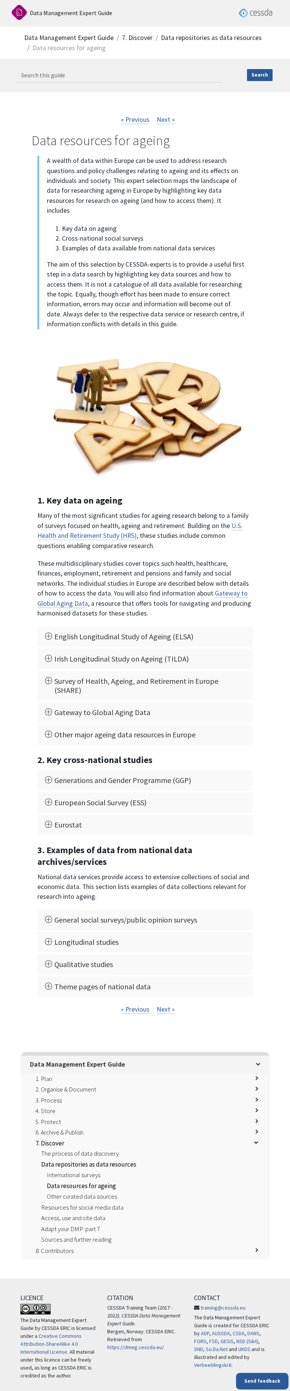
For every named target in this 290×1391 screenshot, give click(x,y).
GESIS (227, 1341)
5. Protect (48, 1122)
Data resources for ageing (81, 1186)
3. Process (48, 1100)
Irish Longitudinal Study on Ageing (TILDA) (121, 658)
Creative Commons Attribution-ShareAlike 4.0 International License (51, 1344)
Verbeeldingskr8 (212, 1365)
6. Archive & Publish (59, 1132)
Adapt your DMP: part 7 (70, 1229)
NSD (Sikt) (247, 1341)
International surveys (73, 1175)
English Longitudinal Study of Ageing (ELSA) (123, 636)
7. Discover (137, 38)
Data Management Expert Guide (69, 38)
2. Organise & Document (65, 1089)
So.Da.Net (217, 1349)
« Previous (135, 119)
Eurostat (68, 824)
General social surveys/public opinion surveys (125, 919)
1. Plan (43, 1079)
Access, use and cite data (73, 1218)
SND (198, 1349)
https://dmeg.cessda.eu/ (135, 1347)
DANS (253, 1333)
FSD (213, 1341)
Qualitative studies (83, 964)
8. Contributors (54, 1251)
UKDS (244, 1349)
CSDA (239, 1333)
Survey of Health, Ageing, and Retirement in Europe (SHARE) (136, 686)
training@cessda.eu (223, 1307)
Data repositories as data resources (211, 38)
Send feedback (262, 1381)
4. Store (45, 1111)
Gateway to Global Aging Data (102, 712)
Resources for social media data (82, 1207)
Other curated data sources (82, 1196)
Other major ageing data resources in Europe (125, 734)
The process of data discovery (80, 1153)
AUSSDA (221, 1333)
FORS (200, 1341)
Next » (166, 119)
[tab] (145, 636)
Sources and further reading (76, 1239)
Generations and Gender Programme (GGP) (122, 780)
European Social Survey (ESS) (100, 802)
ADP (205, 1333)
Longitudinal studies (86, 942)
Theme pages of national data (102, 986)
